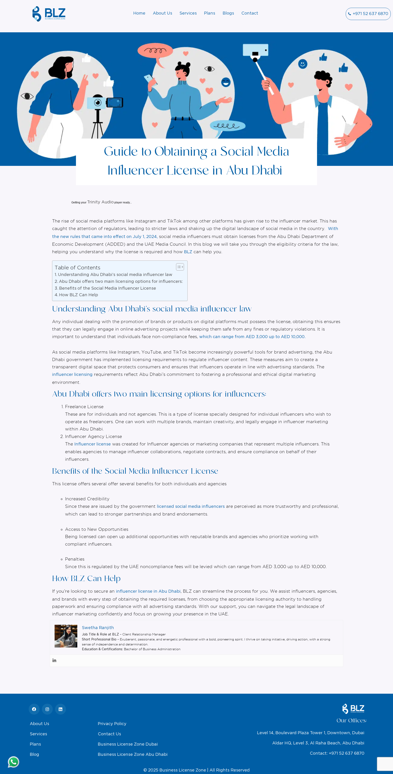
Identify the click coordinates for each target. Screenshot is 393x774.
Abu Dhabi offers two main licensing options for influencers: (121, 282)
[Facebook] (34, 709)
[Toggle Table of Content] (178, 267)
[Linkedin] (54, 660)
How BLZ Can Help (78, 295)
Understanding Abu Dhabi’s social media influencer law (115, 275)
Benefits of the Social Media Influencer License (107, 288)
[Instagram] (47, 709)
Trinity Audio (100, 202)
